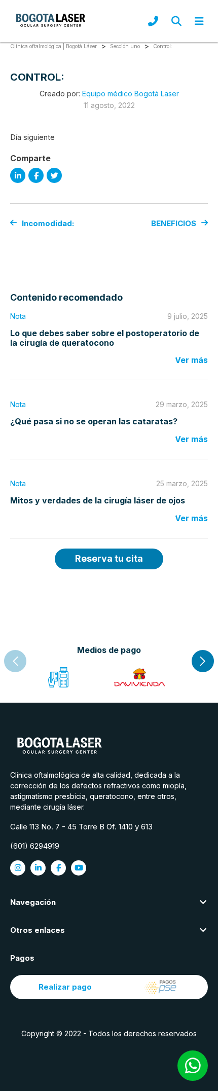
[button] (203, 661)
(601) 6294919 (34, 846)
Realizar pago (65, 987)
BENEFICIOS (173, 223)
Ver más (191, 360)
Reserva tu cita (109, 558)
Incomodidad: (48, 223)
